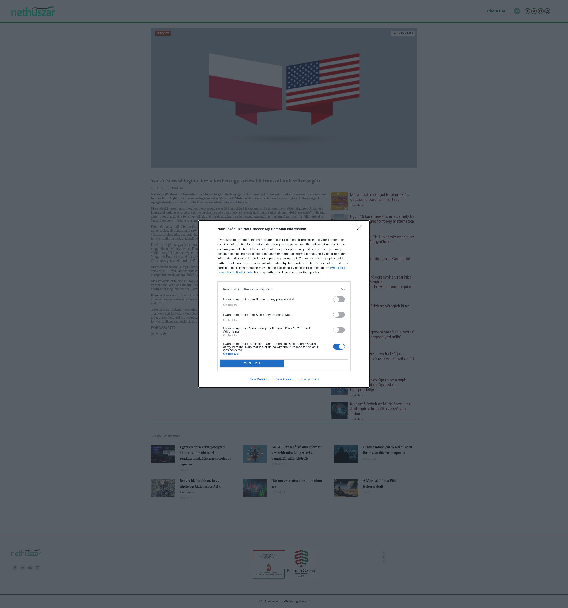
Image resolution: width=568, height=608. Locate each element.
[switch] (339, 299)
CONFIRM (252, 363)
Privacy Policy (309, 379)
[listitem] (284, 289)
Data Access (284, 379)
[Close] (361, 229)
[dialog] (284, 304)
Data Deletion (258, 379)
